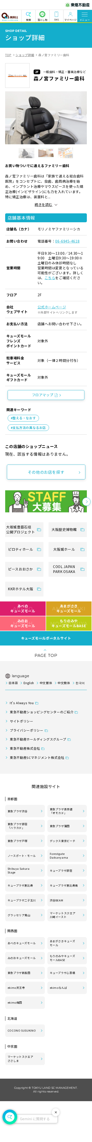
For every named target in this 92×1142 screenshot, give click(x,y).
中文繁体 (46, 683)
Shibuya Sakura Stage (19, 870)
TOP (8, 55)
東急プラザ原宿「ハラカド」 (17, 826)
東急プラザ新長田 (19, 973)
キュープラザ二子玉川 (22, 900)
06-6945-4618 (67, 241)
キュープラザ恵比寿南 (64, 885)
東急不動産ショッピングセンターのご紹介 (41, 712)
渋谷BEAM (56, 900)
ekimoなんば (58, 988)
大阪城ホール (64, 549)
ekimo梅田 (15, 1002)
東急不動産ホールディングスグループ (38, 739)
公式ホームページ (52, 306)
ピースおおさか (20, 569)
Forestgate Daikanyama (59, 856)
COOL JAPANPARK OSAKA (64, 569)
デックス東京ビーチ (63, 841)
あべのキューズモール (22, 608)
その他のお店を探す (46, 472)
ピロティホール (20, 549)
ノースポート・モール (22, 856)
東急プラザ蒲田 (60, 826)
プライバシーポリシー (26, 730)
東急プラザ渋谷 (17, 811)
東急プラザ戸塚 (17, 841)
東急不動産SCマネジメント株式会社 (37, 757)
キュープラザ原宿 (61, 870)
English (29, 683)
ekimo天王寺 (16, 988)
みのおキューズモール (22, 623)
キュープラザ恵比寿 (20, 885)
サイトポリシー (21, 721)
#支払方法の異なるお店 (28, 427)
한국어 (80, 683)
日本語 (13, 683)
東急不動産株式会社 (25, 748)
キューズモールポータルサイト (46, 638)
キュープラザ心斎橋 (62, 973)
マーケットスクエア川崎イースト (63, 915)
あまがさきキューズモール (62, 943)
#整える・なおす (23, 418)
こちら (50, 277)
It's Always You (22, 702)
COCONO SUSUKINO (22, 1030)
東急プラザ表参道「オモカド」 (61, 811)
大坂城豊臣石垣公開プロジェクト (20, 529)
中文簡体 (64, 683)
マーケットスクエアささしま (20, 1059)
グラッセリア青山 (19, 915)
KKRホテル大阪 (20, 588)
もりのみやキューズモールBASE (62, 958)
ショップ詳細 (24, 55)
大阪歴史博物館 (64, 529)
